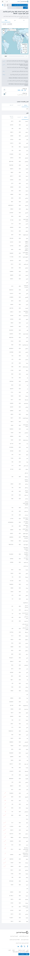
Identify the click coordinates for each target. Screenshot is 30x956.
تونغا (27, 462)
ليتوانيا (27, 807)
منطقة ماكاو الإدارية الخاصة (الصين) (25, 849)
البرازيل (27, 227)
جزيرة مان (26, 515)
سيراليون (26, 650)
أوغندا (27, 165)
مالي (27, 826)
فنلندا (27, 723)
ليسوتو (27, 815)
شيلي (27, 657)
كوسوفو (26, 775)
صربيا (27, 661)
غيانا (27, 698)
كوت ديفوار (26, 764)
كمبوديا (27, 753)
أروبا (27, 128)
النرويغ (27, 319)
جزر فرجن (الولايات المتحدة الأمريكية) (25, 503)
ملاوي (27, 841)
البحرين (27, 223)
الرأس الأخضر (26, 264)
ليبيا (27, 800)
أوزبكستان (26, 161)
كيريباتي (26, 782)
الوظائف (13, 950)
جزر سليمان (26, 495)
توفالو (27, 454)
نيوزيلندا (26, 903)
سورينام (26, 643)
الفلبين (27, 293)
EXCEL (19, 90)
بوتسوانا (26, 396)
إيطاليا (27, 209)
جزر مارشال (26, 511)
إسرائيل (27, 194)
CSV (25, 90)
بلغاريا (27, 374)
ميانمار (27, 881)
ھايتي (27, 910)
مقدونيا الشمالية (25, 837)
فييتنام (27, 731)
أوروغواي (26, 157)
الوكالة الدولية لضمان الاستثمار (15, 939)
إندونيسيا (26, 205)
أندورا (27, 150)
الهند (27, 330)
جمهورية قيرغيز (25, 540)
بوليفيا (27, 414)
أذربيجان (26, 121)
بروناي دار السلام (25, 366)
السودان (26, 275)
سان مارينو (26, 610)
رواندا (27, 580)
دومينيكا (26, 577)
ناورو (27, 888)
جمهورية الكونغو (25, 533)
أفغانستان (26, 135)
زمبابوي (27, 595)
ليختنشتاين (26, 811)
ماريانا (27, 819)
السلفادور (26, 267)
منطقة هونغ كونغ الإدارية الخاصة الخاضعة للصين (25, 854)
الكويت (27, 300)
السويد (27, 278)
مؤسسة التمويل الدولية (24, 939)
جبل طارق (26, 472)
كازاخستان (26, 742)
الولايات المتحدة (25, 333)
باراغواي (26, 348)
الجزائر (27, 238)
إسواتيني (26, 198)
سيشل (27, 654)
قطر (27, 738)
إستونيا (27, 190)
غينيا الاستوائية (25, 705)
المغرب (27, 304)
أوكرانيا (27, 168)
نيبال (27, 892)
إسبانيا (27, 187)
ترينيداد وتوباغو (25, 440)
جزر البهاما (26, 476)
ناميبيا (27, 884)
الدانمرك (27, 260)
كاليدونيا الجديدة (25, 745)
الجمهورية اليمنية (25, 256)
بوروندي (27, 407)
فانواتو (27, 712)
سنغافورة (26, 639)
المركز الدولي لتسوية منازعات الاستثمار (22, 943)
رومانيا (27, 588)
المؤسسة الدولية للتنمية (14, 936)
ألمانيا (27, 143)
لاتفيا (27, 789)
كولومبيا (27, 778)
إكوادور (27, 201)
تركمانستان (26, 432)
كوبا (27, 760)
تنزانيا (27, 447)
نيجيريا (27, 895)
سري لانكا (26, 632)
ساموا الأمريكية (25, 602)
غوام (27, 694)
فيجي (27, 727)
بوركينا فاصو (26, 403)
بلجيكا (27, 370)
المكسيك (26, 308)
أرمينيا (27, 124)
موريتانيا (26, 862)
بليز (27, 377)
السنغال (27, 271)
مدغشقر (26, 833)
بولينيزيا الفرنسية (25, 418)
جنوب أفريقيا (26, 562)
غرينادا (27, 683)
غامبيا (27, 676)
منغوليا (27, 859)
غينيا (27, 701)
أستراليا (27, 132)
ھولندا (27, 921)
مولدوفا (27, 873)
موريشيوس (26, 866)
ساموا (27, 599)
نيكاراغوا (26, 899)
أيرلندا (27, 172)
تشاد (27, 443)
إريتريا (27, 183)
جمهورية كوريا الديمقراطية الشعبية (26, 549)
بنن (27, 388)
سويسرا (27, 646)
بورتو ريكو (26, 399)
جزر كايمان (26, 507)
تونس (27, 458)
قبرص (27, 734)
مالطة (27, 822)
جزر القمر (26, 484)
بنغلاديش (26, 381)
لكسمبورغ (26, 796)
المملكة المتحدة (25, 315)
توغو (27, 451)
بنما (27, 385)
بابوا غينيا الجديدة (25, 344)
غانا (27, 679)
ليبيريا (27, 804)
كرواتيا (27, 749)
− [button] (3, 32)
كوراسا (27, 767)
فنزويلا (27, 720)
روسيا (27, 584)
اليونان (27, 341)
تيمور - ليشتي (26, 465)
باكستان (26, 352)
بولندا (27, 410)
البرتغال (27, 231)
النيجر (27, 326)
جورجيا (27, 569)
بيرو (27, 421)
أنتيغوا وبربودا (26, 146)
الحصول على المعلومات (21, 950)
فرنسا (27, 716)
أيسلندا (27, 176)
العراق (27, 289)
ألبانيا (27, 139)
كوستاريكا (26, 771)
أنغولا (27, 154)
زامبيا (27, 591)
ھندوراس (26, 914)
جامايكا (27, 469)
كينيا (27, 785)
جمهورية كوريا (26, 544)
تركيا (27, 436)
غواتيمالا (26, 690)
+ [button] (3, 30)
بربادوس (26, 359)
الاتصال (9, 950)
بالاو (27, 355)
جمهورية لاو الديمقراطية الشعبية (26, 554)
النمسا (27, 322)
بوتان (27, 392)
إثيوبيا (27, 179)
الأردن (27, 216)
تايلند (27, 429)
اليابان (27, 337)
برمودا (27, 363)
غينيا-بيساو (26, 709)
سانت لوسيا (26, 621)
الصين (27, 282)
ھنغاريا (27, 917)
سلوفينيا (26, 635)
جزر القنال (26, 487)
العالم (27, 108)
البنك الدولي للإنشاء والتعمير (23, 936)
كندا (27, 756)
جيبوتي (27, 573)
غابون (27, 672)
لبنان (27, 793)
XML (22, 90)
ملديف (27, 844)
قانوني (27, 950)
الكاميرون (26, 297)
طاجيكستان (26, 665)
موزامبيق (26, 870)
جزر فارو (26, 498)
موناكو (27, 877)
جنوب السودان (26, 566)
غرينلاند (27, 687)
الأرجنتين (26, 212)
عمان (27, 668)
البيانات (18, 1)
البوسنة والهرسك (25, 234)
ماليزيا (27, 830)
